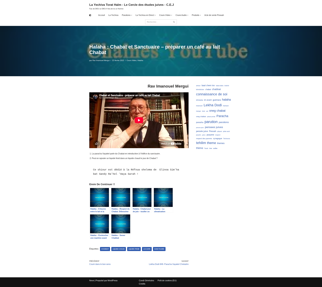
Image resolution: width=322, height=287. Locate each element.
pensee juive (200, 127)
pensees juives (214, 127)
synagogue (217, 138)
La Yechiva (113, 15)
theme (211, 143)
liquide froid (133, 249)
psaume (210, 135)
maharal (226, 106)
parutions (224, 122)
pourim (198, 135)
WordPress (112, 280)
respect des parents (204, 138)
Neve (91, 280)
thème (199, 148)
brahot (227, 86)
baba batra (219, 86)
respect (217, 135)
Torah (206, 148)
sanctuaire (159, 249)
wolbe (215, 148)
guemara (217, 100)
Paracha (222, 116)
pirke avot (226, 131)
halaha (226, 99)
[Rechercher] (174, 21)
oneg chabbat (201, 116)
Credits (142, 284)
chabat (208, 89)
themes (221, 143)
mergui (198, 111)
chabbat (105, 249)
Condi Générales (146, 280)
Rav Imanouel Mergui (101, 60)
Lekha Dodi (213, 105)
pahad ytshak (211, 116)
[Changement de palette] (90, 15)
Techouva (226, 138)
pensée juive (202, 131)
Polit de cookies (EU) (167, 280)
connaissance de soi (211, 94)
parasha (199, 122)
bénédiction (200, 89)
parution (211, 122)
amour (198, 86)
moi (203, 111)
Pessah (212, 131)
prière (204, 135)
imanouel (199, 106)
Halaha (140, 60)
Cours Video (131, 60)
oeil (207, 111)
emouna (199, 100)
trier (210, 148)
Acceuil (101, 15)
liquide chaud (119, 249)
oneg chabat (217, 110)
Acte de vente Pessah (214, 15)
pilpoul (219, 131)
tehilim (201, 143)
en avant (208, 100)
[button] (131, 15)
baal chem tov (208, 85)
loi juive (146, 249)
